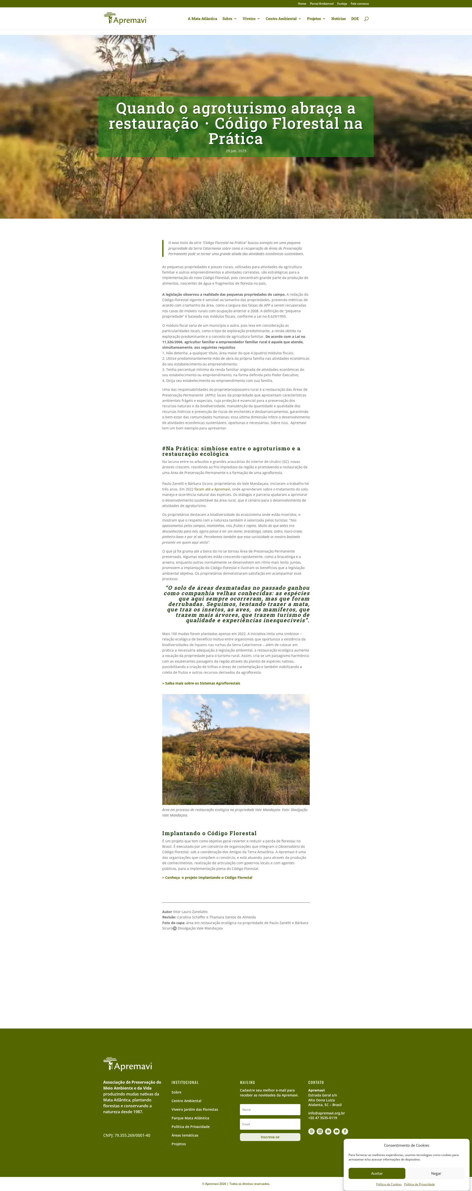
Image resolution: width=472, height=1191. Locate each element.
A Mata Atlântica (202, 19)
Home (302, 4)
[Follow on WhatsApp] (311, 1131)
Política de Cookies (389, 1184)
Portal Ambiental (322, 4)
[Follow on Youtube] (336, 1131)
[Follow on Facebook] (345, 1131)
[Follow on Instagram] (320, 1131)
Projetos (314, 19)
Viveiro (249, 19)
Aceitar (377, 1173)
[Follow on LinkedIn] (328, 1131)
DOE (355, 19)
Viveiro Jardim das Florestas (195, 1109)
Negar (436, 1173)
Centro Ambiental (281, 19)
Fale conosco (360, 4)
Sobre (227, 19)
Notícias (338, 19)
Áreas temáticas (185, 1135)
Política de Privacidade (419, 1184)
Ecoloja (342, 4)
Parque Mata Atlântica (190, 1118)
